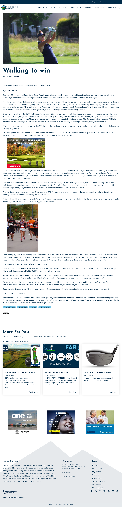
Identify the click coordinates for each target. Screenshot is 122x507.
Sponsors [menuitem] (95, 475)
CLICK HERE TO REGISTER (14, 293)
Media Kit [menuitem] (95, 465)
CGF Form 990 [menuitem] (97, 488)
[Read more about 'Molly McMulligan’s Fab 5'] (61, 356)
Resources (99, 7)
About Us (111, 7)
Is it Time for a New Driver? (97, 372)
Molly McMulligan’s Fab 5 (57, 372)
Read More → (33, 392)
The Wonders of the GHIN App (20, 372)
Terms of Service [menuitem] (98, 481)
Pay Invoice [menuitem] (96, 472)
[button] (91, 491)
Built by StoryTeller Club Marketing (61, 504)
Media (87, 7)
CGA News (33, 307)
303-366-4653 (66, 472)
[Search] (119, 7)
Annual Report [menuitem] (97, 468)
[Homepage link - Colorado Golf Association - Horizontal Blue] (10, 492)
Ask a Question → (69, 477)
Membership (41, 7)
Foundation (75, 7)
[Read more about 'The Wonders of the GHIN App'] (21, 356)
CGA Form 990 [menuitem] (97, 485)
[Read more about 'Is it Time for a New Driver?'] (100, 356)
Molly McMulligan (44, 307)
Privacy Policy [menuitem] (97, 478)
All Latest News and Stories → (16, 341)
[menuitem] (87, 2)
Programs (62, 7)
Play (52, 7)
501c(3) (5, 476)
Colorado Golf (22, 307)
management (8, 471)
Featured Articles (9, 307)
